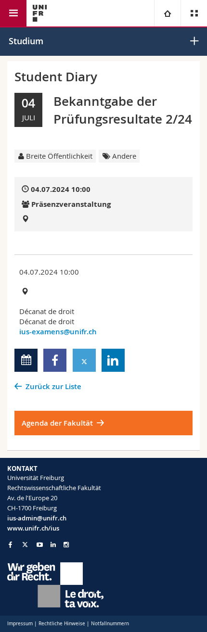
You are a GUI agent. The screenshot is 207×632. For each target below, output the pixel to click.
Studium (26, 41)
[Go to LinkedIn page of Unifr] (53, 545)
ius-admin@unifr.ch (36, 518)
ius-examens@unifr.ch (58, 332)
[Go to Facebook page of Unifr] (10, 544)
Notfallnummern (110, 623)
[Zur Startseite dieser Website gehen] (39, 13)
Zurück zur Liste (53, 386)
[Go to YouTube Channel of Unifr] (40, 545)
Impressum (20, 623)
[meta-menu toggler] (194, 13)
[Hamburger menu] (13, 13)
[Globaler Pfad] (167, 13)
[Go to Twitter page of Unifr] (25, 544)
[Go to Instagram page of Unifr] (66, 545)
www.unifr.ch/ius (33, 528)
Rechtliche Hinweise (62, 623)
